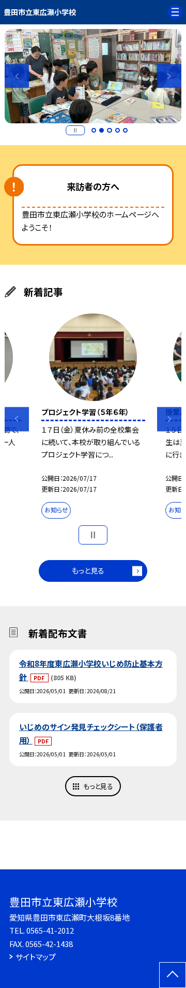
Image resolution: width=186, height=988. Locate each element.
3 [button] (109, 130)
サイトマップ (36, 956)
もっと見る (88, 570)
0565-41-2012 (50, 930)
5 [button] (125, 130)
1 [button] (94, 130)
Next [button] (169, 76)
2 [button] (101, 130)
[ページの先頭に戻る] (172, 975)
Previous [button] (17, 76)
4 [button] (117, 130)
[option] (93, 76)
